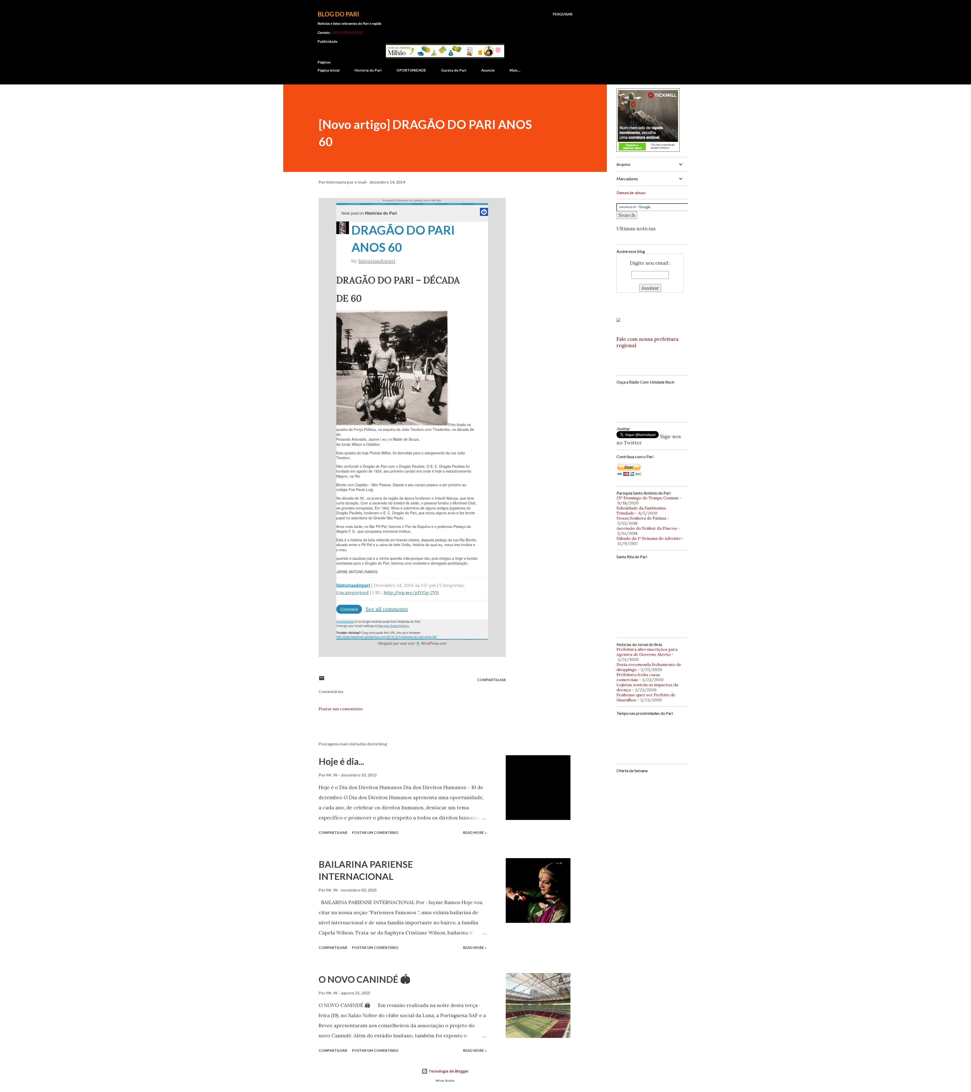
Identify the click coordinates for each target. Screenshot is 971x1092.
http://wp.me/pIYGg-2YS (411, 592)
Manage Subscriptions (393, 625)
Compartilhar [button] (491, 680)
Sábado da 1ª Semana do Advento (648, 538)
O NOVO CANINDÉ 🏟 (364, 979)
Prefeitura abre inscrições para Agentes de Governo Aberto (646, 652)
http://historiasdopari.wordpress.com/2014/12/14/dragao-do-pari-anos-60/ (386, 636)
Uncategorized (352, 592)
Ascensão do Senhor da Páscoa (646, 528)
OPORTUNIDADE (411, 70)
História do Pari (368, 70)
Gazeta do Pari (453, 70)
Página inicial (329, 70)
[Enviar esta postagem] (322, 680)
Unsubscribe (345, 621)
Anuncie (488, 70)
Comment (349, 609)
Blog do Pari (338, 14)
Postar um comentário (341, 708)
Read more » (475, 832)
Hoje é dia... (341, 761)
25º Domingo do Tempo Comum (647, 497)
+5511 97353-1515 (347, 32)
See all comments (387, 609)
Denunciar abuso (631, 192)
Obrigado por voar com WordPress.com (412, 643)
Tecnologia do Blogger (448, 1071)
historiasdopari (376, 261)
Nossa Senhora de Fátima (641, 518)
